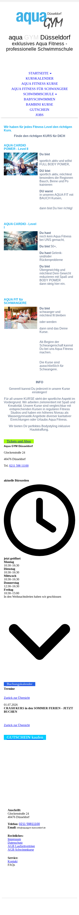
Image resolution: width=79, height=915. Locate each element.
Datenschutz (15, 842)
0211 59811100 (29, 824)
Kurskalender (39, 78)
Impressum (14, 839)
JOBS (39, 115)
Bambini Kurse (39, 104)
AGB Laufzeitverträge (21, 846)
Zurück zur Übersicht (17, 697)
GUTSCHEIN (39, 110)
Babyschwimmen (39, 99)
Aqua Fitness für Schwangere (39, 89)
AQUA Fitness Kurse (39, 84)
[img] (39, 21)
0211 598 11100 (19, 465)
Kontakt (12, 861)
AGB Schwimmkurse (21, 849)
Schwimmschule (38, 94)
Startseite (39, 73)
